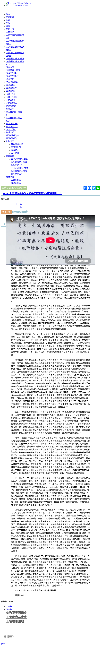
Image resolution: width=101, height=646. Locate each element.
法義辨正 (10, 141)
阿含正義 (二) (12, 127)
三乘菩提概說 (12, 82)
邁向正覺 (10, 29)
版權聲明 (9, 636)
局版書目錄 (16, 180)
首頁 (8, 14)
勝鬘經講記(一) (12, 135)
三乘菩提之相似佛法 (15, 59)
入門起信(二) (11, 103)
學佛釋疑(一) (11, 85)
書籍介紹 (10, 177)
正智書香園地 (15, 621)
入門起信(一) (11, 100)
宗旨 (8, 23)
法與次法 (10, 67)
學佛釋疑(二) (11, 88)
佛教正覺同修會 (16, 612)
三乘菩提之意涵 (13, 70)
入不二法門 (11, 130)
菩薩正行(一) (11, 94)
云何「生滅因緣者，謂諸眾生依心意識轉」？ (32, 193)
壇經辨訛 (15, 150)
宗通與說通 (11, 106)
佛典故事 (10, 109)
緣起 (8, 20)
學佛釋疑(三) (11, 91)
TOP (3, 644)
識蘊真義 (10, 132)
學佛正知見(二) (12, 76)
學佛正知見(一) (12, 73)
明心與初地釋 (17, 144)
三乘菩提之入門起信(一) (14, 187)
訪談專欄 (10, 156)
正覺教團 (10, 17)
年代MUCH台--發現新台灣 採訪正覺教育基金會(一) (19, 162)
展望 (8, 26)
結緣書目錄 (16, 183)
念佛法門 (10, 79)
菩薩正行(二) (11, 97)
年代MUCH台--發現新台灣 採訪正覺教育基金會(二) (19, 171)
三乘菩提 (10, 32)
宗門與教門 (16, 147)
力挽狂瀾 (15, 153)
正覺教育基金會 (16, 617)
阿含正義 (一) (12, 124)
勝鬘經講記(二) (12, 138)
